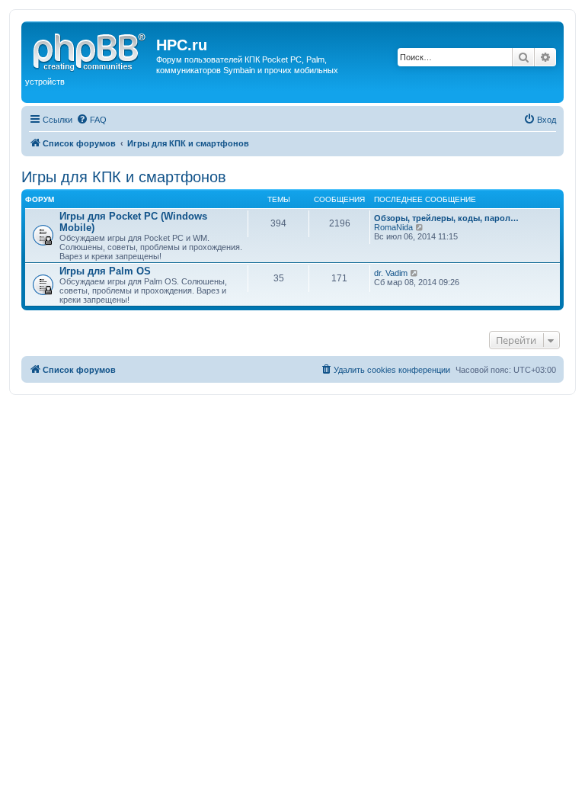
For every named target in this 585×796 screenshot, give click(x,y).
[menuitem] (91, 120)
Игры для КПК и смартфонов (123, 177)
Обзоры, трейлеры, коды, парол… (446, 218)
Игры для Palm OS (105, 271)
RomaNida (393, 227)
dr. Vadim (391, 273)
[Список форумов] (90, 49)
